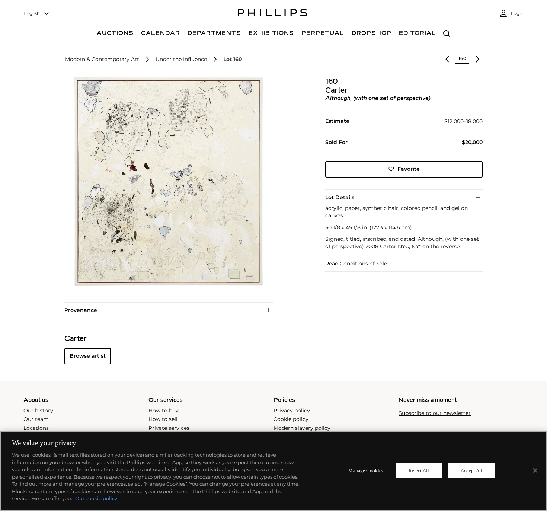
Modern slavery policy (302, 428)
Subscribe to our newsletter (435, 413)
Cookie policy (291, 419)
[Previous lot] (447, 59)
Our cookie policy (96, 498)
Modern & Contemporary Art (102, 59)
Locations (36, 428)
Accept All (471, 470)
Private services (168, 428)
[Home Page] (272, 14)
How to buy (163, 410)
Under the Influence (181, 59)
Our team (36, 419)
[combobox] (36, 13)
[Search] (447, 34)
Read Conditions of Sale (356, 264)
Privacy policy (292, 410)
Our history (38, 410)
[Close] (535, 470)
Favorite (408, 169)
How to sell (162, 419)
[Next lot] (477, 59)
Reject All (419, 470)
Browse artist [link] (88, 355)
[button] (166, 181)
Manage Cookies (365, 470)
